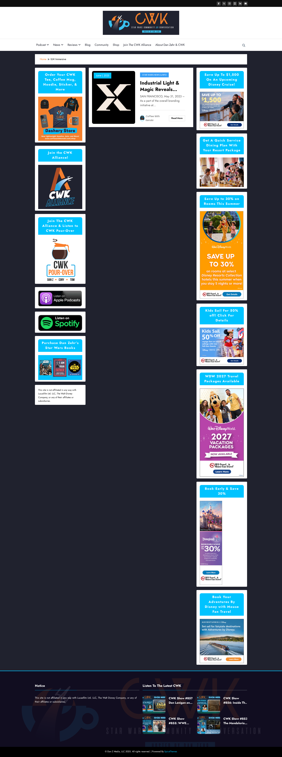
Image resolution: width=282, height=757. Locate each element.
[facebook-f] (219, 4)
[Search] (244, 45)
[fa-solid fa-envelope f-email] (246, 4)
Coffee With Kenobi (153, 118)
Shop (116, 45)
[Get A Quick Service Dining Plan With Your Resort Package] (222, 172)
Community (102, 45)
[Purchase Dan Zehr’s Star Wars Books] (60, 367)
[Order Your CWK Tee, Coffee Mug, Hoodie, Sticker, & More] (60, 118)
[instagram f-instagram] (229, 4)
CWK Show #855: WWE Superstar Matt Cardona (179, 721)
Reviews (72, 45)
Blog (87, 45)
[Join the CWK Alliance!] (60, 186)
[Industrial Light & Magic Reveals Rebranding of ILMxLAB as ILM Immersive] (113, 97)
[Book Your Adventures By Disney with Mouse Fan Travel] (222, 641)
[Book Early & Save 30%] (211, 543)
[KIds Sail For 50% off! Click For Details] (222, 346)
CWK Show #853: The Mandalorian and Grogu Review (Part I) (235, 721)
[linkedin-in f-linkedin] (240, 4)
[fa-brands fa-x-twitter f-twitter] (224, 4)
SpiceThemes (170, 751)
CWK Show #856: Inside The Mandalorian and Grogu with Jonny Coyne (235, 700)
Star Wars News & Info (154, 74)
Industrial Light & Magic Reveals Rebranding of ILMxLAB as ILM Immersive (159, 86)
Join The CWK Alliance (137, 45)
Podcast (41, 45)
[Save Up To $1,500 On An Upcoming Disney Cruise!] (222, 110)
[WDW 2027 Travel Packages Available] (222, 432)
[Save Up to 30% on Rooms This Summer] (221, 254)
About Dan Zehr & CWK (170, 45)
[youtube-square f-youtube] (235, 4)
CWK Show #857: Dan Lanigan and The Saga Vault (181, 700)
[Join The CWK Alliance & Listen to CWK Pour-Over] (60, 260)
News (56, 45)
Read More (177, 118)
